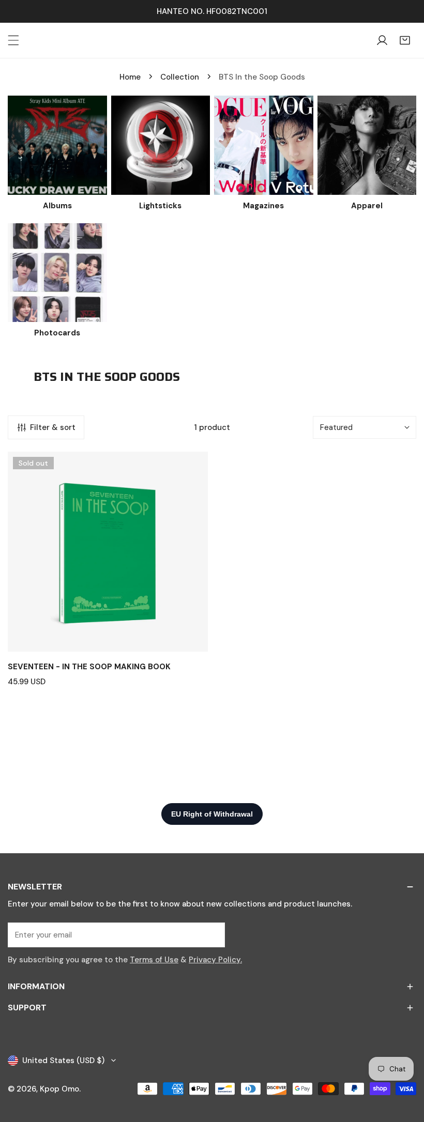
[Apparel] (367, 145)
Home (130, 77)
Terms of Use (154, 960)
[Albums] (57, 145)
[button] (404, 40)
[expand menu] (13, 40)
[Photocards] (57, 272)
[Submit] (211, 934)
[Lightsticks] (160, 145)
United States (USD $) (63, 1060)
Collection (179, 77)
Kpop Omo (59, 1089)
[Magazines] (263, 145)
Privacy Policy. (215, 960)
